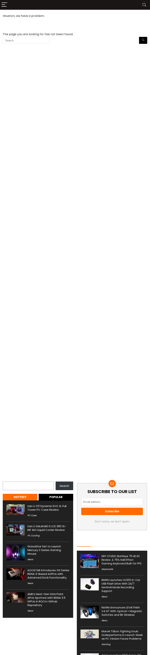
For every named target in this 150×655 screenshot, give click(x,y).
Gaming (106, 644)
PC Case (31, 515)
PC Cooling (33, 535)
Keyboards (107, 569)
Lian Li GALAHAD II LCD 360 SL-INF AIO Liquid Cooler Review (46, 528)
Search (7, 479)
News (30, 559)
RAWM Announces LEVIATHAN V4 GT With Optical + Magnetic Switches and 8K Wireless (122, 611)
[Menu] (4, 5)
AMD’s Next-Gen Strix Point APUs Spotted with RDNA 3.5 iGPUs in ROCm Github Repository (46, 599)
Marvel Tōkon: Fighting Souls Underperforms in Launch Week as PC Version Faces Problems (122, 635)
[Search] (144, 5)
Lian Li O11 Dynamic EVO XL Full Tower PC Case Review (46, 508)
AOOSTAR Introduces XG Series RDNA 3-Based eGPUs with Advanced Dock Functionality (48, 573)
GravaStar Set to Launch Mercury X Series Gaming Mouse (44, 550)
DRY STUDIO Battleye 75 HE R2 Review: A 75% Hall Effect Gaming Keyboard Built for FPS (121, 559)
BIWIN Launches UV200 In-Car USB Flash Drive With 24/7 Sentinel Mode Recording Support (121, 585)
